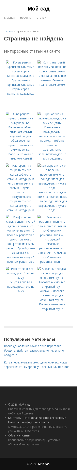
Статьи (41, 17)
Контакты (14, 418)
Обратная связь (19, 435)
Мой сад (39, 8)
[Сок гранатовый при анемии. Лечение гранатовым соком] (52, 71)
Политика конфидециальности (28, 422)
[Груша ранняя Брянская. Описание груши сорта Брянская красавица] (21, 76)
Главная (9, 17)
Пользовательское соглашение (45, 418)
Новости (26, 17)
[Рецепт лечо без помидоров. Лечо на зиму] (21, 278)
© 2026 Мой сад (19, 404)
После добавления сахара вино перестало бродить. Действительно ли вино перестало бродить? (34, 350)
